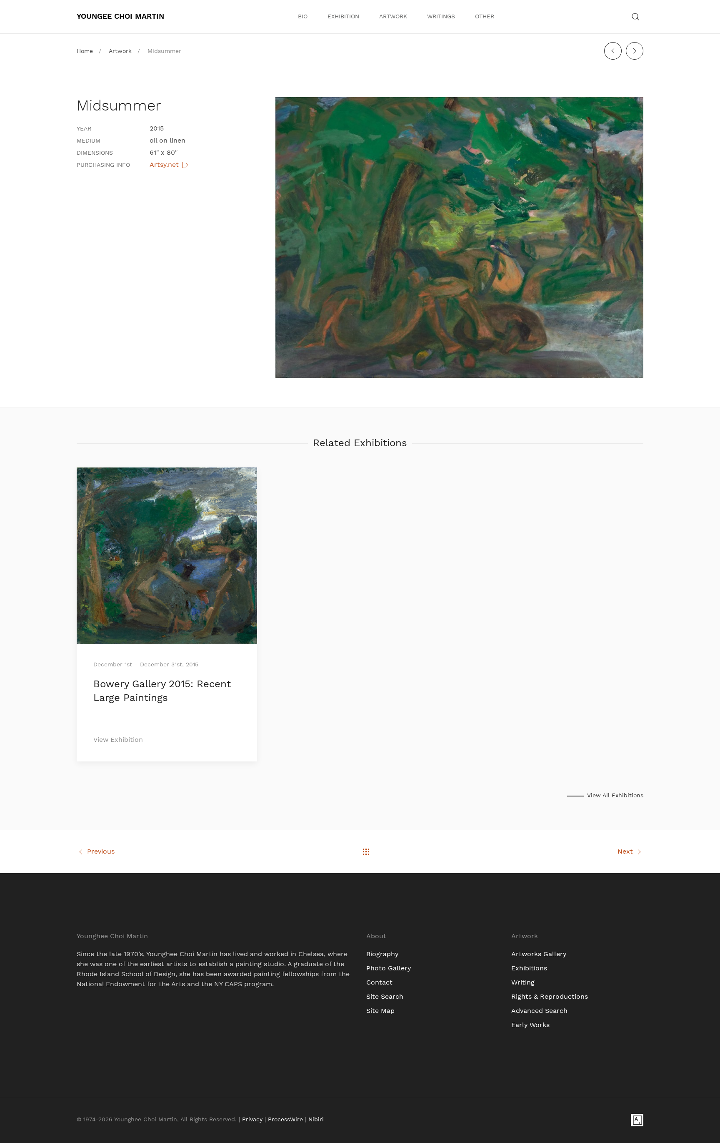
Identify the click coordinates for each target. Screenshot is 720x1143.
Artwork (393, 17)
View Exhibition (118, 739)
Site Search (384, 996)
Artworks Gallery (538, 954)
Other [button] (484, 17)
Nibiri (316, 1120)
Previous (101, 851)
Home (85, 51)
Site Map (380, 1010)
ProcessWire (285, 1120)
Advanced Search (539, 1010)
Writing (523, 982)
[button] (635, 16)
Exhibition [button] (343, 17)
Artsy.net (165, 164)
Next (625, 851)
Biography (382, 954)
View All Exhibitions (615, 796)
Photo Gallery (388, 968)
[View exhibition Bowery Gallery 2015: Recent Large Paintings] (167, 555)
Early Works (530, 1025)
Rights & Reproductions (549, 996)
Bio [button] (303, 17)
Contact (379, 982)
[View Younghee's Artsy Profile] (637, 1119)
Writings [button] (441, 17)
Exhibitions (529, 968)
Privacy (252, 1120)
